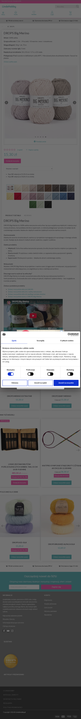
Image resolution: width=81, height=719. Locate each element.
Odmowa (14, 383)
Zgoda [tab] (14, 341)
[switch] (31, 374)
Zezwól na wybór (40, 383)
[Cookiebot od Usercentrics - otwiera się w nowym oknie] (69, 334)
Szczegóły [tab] (40, 341)
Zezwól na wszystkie (66, 383)
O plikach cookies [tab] (67, 341)
